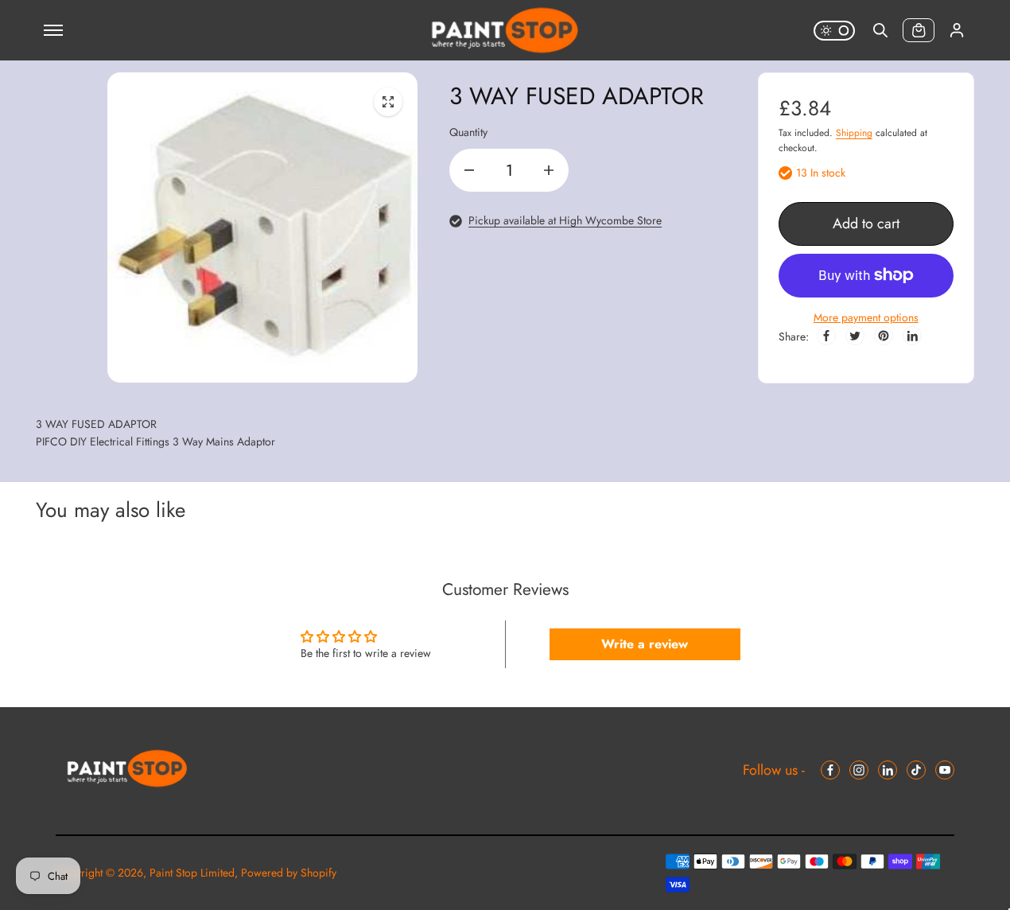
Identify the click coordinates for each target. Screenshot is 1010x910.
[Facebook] (826, 335)
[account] (956, 30)
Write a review (644, 644)
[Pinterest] (883, 335)
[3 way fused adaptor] (388, 101)
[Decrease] (469, 170)
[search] (880, 30)
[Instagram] (858, 770)
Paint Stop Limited (192, 873)
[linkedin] (887, 770)
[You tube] (944, 770)
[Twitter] (854, 335)
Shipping (854, 133)
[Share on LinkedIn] (912, 335)
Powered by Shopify (288, 873)
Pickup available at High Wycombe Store (565, 220)
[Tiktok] (916, 770)
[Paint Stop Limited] (505, 30)
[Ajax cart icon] (918, 30)
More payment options (866, 317)
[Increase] (549, 170)
